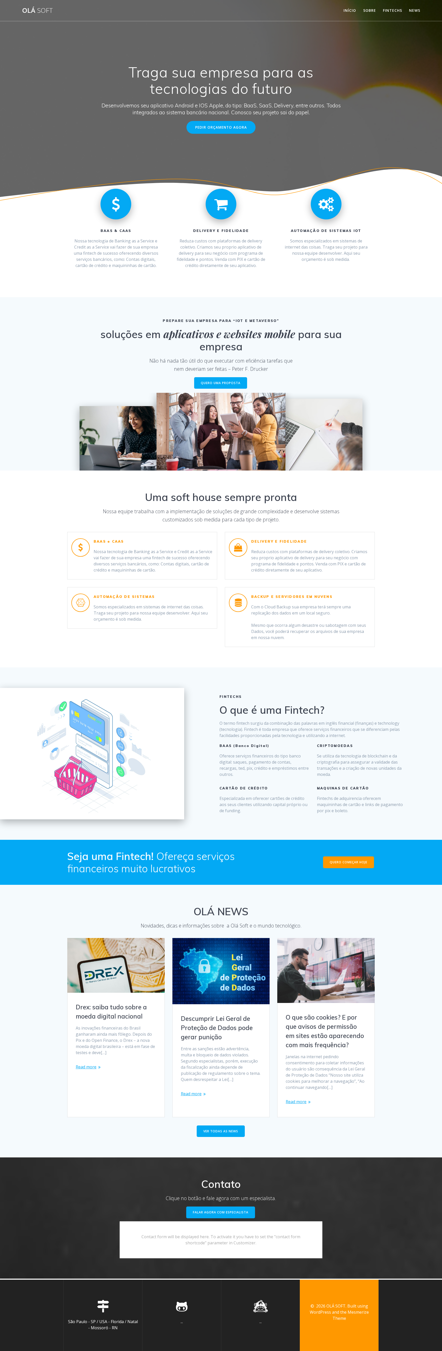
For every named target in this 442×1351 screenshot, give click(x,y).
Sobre (369, 10)
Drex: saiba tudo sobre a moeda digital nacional (111, 1011)
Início (350, 10)
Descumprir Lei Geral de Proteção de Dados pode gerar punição (217, 1028)
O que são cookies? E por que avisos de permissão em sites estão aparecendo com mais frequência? (325, 1031)
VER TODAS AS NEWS (220, 1131)
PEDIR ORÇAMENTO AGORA (221, 127)
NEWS (414, 10)
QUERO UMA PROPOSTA (220, 383)
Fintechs (392, 10)
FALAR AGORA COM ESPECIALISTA (220, 1212)
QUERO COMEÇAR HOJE (348, 862)
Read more (86, 1067)
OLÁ (37, 10)
